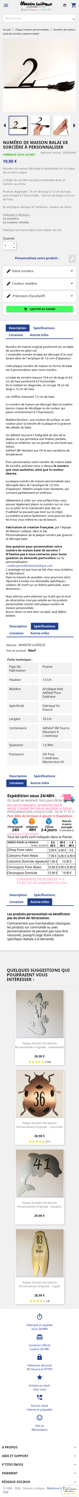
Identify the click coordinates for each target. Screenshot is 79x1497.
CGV (5, 1492)
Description (18, 626)
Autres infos (39, 335)
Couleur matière (21, 283)
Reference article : (51, 152)
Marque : (12, 645)
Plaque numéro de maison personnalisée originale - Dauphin (39, 1204)
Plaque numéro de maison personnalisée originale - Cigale (39, 1284)
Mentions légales (58, 1488)
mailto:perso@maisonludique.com (30, 565)
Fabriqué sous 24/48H (19, 154)
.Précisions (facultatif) (25, 296)
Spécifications (44, 328)
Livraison (16, 335)
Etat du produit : (16, 650)
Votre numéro (19, 271)
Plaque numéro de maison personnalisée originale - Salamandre (39, 1045)
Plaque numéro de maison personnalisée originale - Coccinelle (39, 1125)
